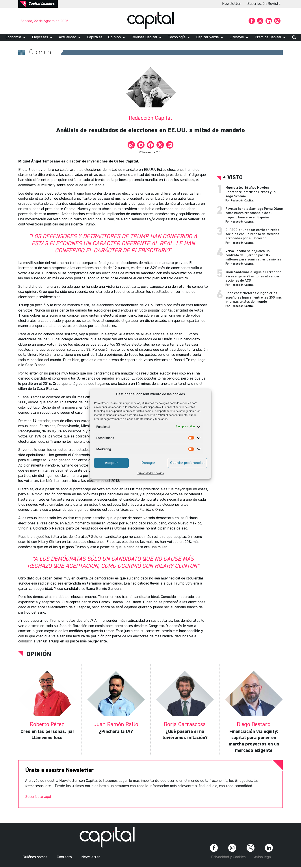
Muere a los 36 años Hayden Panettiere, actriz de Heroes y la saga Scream (250, 192)
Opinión (38, 654)
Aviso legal (263, 857)
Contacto (64, 857)
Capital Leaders (41, 4)
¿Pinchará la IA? (116, 731)
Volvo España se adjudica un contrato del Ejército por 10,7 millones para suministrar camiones (253, 255)
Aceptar (111, 463)
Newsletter (231, 4)
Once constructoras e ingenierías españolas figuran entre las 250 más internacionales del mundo (253, 297)
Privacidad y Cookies (150, 473)
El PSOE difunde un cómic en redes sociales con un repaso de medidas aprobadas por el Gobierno (252, 234)
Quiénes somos (35, 857)
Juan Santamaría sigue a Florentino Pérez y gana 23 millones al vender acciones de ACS (253, 276)
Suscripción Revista (264, 4)
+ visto (233, 178)
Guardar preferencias (187, 463)
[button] (15, 37)
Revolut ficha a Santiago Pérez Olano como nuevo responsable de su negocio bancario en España (254, 213)
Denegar (148, 463)
